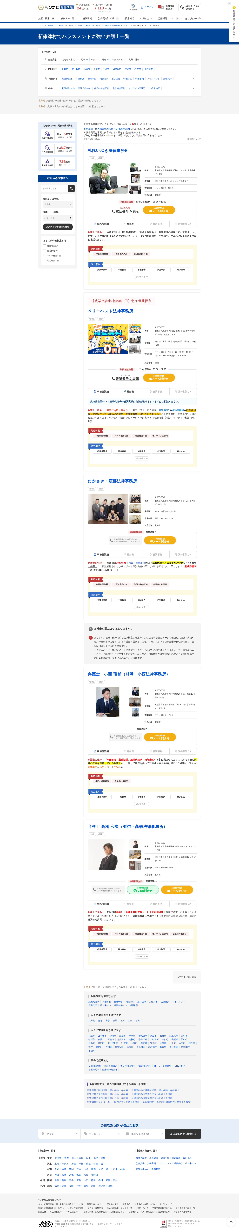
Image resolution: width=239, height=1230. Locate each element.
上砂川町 (154, 1039)
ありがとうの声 (193, 18)
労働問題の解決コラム (162, 1208)
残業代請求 (67, 79)
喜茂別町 (140, 1047)
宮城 (115, 1020)
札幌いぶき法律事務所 (108, 150)
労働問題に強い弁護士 (65, 25)
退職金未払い (120, 1005)
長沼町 (175, 1039)
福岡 (56, 1186)
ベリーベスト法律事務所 (110, 311)
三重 (78, 1169)
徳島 (93, 1180)
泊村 (90, 1047)
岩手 (108, 1020)
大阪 (56, 1175)
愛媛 (108, 1180)
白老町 (134, 1043)
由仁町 (165, 1039)
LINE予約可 (154, 88)
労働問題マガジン (95, 1204)
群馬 (95, 1164)
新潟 (93, 1169)
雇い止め (116, 79)
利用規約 (88, 128)
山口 (86, 1180)
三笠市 (111, 1039)
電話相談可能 (118, 88)
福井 (122, 1169)
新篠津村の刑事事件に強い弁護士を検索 (151, 1094)
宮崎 (93, 1186)
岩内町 (99, 1047)
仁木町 (172, 1043)
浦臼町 (101, 1043)
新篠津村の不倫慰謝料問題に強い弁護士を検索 (167, 1102)
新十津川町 (113, 1043)
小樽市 (87, 69)
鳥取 (56, 1180)
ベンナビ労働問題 (46, 25)
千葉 (81, 1164)
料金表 (130, 224)
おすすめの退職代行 (182, 1212)
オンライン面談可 (136, 88)
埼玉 (73, 1164)
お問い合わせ (142, 1208)
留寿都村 (152, 1047)
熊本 (78, 1186)
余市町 (163, 1043)
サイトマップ (166, 1204)
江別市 (96, 69)
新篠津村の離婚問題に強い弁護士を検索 (107, 1090)
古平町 (182, 1043)
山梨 (86, 1169)
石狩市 (137, 69)
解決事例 (87, 18)
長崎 (71, 1186)
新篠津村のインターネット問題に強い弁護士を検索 (113, 1102)
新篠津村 (185, 1047)
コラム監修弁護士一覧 (185, 1208)
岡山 (71, 1180)
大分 (86, 1186)
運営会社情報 (113, 1204)
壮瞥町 (124, 1043)
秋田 (122, 1020)
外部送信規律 (72, 1212)
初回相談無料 (68, 88)
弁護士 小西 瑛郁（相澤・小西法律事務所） (129, 674)
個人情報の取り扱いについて (119, 1208)
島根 (64, 1180)
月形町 (91, 1043)
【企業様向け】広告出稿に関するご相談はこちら (103, 1212)
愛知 (56, 1169)
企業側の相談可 (109, 1069)
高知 (115, 1180)
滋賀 (78, 1175)
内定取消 (104, 79)
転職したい (146, 18)
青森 (100, 1020)
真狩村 (163, 1047)
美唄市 (184, 1035)
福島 (137, 1020)
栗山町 (184, 1039)
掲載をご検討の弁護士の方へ (51, 1208)
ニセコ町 (173, 1047)
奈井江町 (143, 1039)
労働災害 (127, 79)
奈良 (86, 1175)
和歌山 (94, 1175)
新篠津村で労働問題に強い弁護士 (117, 25)
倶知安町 (119, 1047)
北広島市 (148, 69)
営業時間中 (93, 1069)
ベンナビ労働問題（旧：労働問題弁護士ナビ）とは (60, 1204)
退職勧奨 (134, 1005)
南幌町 (132, 1039)
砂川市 (91, 1039)
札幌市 (65, 69)
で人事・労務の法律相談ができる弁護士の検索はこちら (70, 106)
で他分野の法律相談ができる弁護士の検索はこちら (68, 100)
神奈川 (65, 1164)
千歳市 (106, 69)
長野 (100, 1169)
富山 (108, 1169)
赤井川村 (121, 1039)
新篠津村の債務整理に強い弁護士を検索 (151, 1098)
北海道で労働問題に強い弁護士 (89, 25)
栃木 (103, 1164)
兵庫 (64, 1175)
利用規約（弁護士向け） (145, 1204)
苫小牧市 (76, 69)
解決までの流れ (69, 18)
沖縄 (110, 1186)
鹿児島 (101, 1186)
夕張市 (101, 1039)
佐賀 (64, 1186)
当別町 (91, 1050)
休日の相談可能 (101, 88)
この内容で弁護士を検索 (57, 227)
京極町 (130, 1047)
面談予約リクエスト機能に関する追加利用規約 (149, 1212)
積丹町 (192, 1043)
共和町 (109, 1047)
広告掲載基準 (56, 1212)
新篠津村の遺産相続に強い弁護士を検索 (107, 1094)
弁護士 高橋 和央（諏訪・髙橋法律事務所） (127, 826)
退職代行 (167, 79)
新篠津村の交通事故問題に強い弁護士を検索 (154, 1090)
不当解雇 (80, 79)
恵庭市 (128, 69)
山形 (130, 1020)
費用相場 (129, 18)
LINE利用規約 (123, 128)
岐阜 (64, 1169)
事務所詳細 (103, 224)
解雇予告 (92, 79)
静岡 (71, 1169)
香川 (100, 1180)
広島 (78, 1180)
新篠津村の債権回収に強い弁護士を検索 (107, 1098)
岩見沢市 (117, 69)
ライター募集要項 (95, 1208)
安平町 (153, 1043)
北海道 (92, 158)
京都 (71, 1175)
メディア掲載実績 (75, 1208)
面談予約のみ (84, 88)
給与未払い (105, 1005)
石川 (115, 1169)
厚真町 (144, 1043)
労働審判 (139, 79)
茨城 (88, 1164)
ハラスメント (153, 79)
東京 (56, 1164)
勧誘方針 (42, 1212)
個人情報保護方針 (104, 128)
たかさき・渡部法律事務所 (112, 481)
